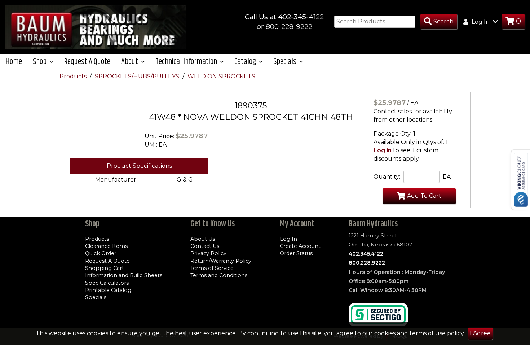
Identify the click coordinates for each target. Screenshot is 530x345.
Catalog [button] (245, 61)
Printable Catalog (108, 290)
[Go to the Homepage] (95, 26)
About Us (202, 239)
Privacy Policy (208, 253)
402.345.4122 (366, 253)
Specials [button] (285, 61)
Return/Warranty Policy (220, 261)
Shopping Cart (104, 268)
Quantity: (387, 176)
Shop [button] (40, 61)
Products (73, 76)
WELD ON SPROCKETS (221, 76)
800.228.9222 (367, 262)
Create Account (300, 246)
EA (447, 176)
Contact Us (204, 246)
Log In (288, 239)
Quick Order (100, 253)
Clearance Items (106, 246)
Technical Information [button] (186, 61)
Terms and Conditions (218, 275)
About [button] (130, 61)
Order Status (296, 253)
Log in (383, 150)
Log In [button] (480, 21)
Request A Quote (87, 61)
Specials (95, 297)
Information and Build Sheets (123, 275)
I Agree (480, 333)
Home (13, 61)
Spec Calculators (107, 283)
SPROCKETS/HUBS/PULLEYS (138, 76)
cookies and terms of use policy (419, 333)
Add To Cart (424, 195)
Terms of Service (212, 268)
